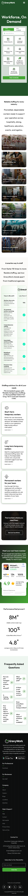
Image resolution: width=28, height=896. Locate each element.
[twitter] (15, 887)
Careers (4, 793)
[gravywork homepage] (14, 741)
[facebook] (4, 887)
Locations (5, 799)
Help (3, 814)
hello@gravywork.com (16, 850)
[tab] (8, 29)
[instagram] (9, 887)
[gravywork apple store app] (20, 757)
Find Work (5, 768)
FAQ (3, 823)
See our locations (14, 533)
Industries (4, 803)
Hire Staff (4, 779)
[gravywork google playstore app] (7, 757)
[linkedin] (20, 887)
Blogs (3, 796)
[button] (24, 2)
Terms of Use (5, 830)
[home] (8, 2)
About (4, 790)
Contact (4, 817)
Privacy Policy (6, 827)
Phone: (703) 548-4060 (14, 853)
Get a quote (5, 820)
